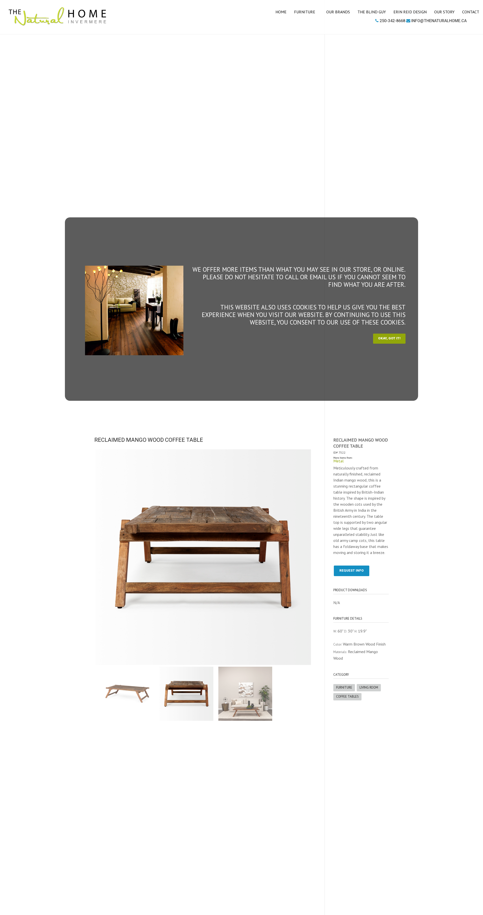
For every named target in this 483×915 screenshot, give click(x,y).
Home (281, 11)
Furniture (305, 11)
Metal (338, 460)
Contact (470, 11)
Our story (444, 11)
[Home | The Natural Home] (57, 16)
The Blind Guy (371, 11)
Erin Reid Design (410, 11)
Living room (368, 687)
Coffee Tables (347, 696)
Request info (351, 570)
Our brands (338, 11)
